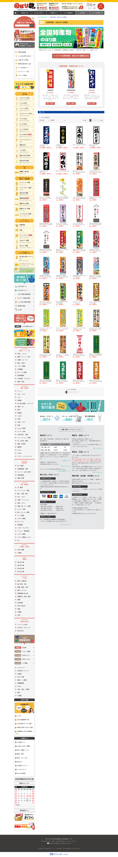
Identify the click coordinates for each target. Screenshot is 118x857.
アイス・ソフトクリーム (25, 456)
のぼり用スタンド (23, 290)
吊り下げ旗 (21, 677)
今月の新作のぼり (24, 326)
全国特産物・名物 (23, 469)
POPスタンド (22, 655)
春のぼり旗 (21, 562)
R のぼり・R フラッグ (24, 627)
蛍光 (19, 615)
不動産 (19, 553)
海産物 (19, 413)
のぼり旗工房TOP (43, 17)
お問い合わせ (76, 848)
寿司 (19, 410)
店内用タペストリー (23, 671)
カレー (19, 397)
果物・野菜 (21, 478)
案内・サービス (22, 590)
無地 (19, 609)
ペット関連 (21, 515)
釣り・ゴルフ (21, 497)
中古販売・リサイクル (24, 378)
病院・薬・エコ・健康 (24, 506)
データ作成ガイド (23, 67)
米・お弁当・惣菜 (23, 441)
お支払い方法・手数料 (23, 746)
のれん (19, 686)
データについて (21, 769)
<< (84, 120)
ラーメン (20, 391)
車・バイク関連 (22, 372)
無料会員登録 (22, 52)
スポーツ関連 (21, 518)
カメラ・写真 (21, 509)
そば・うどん (21, 394)
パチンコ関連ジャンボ (24, 537)
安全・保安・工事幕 (23, 689)
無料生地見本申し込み (24, 64)
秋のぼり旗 (21, 568)
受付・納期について (23, 750)
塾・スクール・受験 (23, 512)
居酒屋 (19, 400)
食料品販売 (21, 475)
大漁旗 (19, 695)
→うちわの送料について (63, 471)
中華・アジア (21, 422)
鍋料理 (19, 447)
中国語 (19, 612)
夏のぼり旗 (21, 565)
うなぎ (19, 416)
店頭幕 (19, 674)
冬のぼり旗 (21, 571)
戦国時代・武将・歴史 (24, 596)
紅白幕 (21, 647)
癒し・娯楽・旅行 (23, 493)
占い (19, 540)
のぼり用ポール (22, 286)
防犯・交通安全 (22, 581)
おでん (19, 450)
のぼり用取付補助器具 (24, 294)
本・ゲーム (21, 521)
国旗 (19, 599)
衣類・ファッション (23, 500)
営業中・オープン (23, 360)
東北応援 (20, 602)
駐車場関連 (21, 375)
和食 (19, 425)
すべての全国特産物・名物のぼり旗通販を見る (72, 56)
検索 (31, 25)
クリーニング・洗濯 (23, 490)
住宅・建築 (21, 550)
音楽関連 (20, 525)
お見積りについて (22, 765)
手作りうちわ (22, 659)
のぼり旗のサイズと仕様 (24, 723)
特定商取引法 (47, 848)
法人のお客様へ (21, 773)
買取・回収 (21, 381)
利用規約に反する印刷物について (24, 732)
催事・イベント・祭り (24, 357)
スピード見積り (22, 75)
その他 (20, 310)
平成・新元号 (21, 606)
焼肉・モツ (21, 406)
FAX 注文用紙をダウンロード (24, 779)
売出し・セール (22, 353)
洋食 (19, 419)
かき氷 (19, 453)
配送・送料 (20, 754)
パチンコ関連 (21, 534)
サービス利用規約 (57, 848)
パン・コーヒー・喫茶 (24, 437)
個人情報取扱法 (67, 848)
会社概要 (40, 848)
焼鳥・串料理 (21, 444)
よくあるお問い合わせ (24, 56)
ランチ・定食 (21, 431)
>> (101, 120)
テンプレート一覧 (23, 71)
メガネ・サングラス (23, 528)
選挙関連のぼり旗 (23, 593)
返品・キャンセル (22, 758)
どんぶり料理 (21, 428)
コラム (19, 716)
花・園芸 (20, 487)
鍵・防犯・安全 (22, 584)
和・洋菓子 (21, 466)
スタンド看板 (22, 651)
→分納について (66, 460)
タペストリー (21, 667)
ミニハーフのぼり (23, 624)
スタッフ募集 (21, 366)
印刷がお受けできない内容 (25, 727)
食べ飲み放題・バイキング (25, 403)
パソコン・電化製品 (23, 531)
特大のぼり (21, 631)
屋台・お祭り (21, 363)
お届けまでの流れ (23, 60)
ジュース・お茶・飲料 (24, 472)
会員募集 (20, 369)
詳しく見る (50, 103)
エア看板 (21, 663)
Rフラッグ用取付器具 (24, 298)
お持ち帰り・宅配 (23, 434)
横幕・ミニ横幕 (22, 680)
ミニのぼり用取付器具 (24, 302)
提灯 (19, 692)
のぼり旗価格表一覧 (23, 719)
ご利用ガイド (21, 742)
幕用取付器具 (21, 306)
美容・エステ (21, 503)
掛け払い (19, 761)
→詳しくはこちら (65, 466)
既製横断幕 (21, 683)
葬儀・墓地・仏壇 (23, 587)
